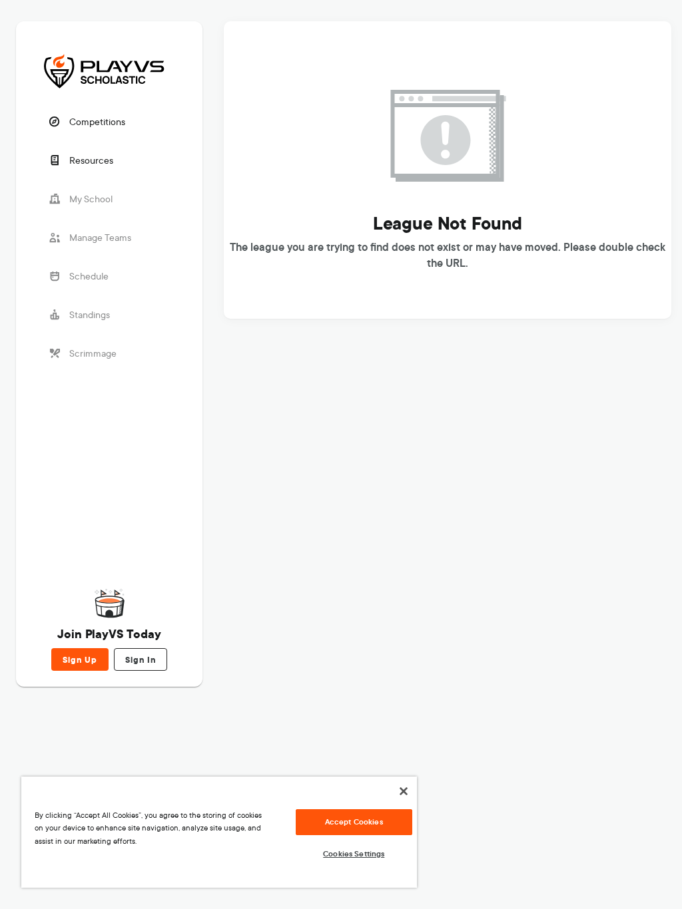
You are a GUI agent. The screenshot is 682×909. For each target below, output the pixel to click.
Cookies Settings (353, 853)
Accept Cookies (354, 822)
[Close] (404, 791)
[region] (219, 832)
